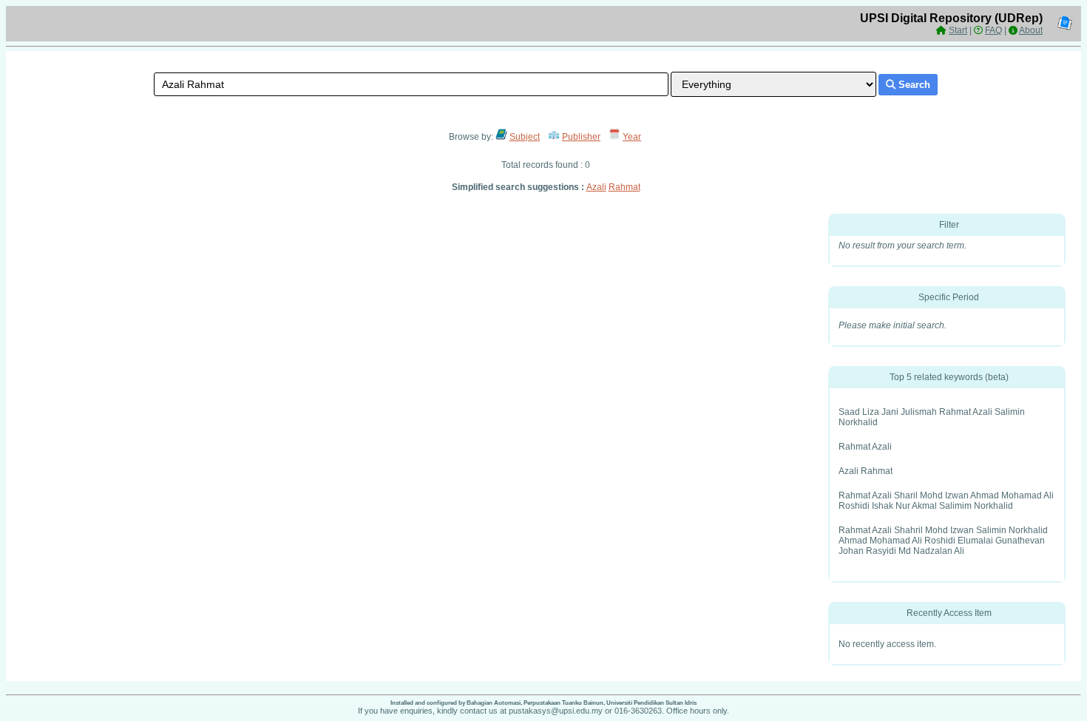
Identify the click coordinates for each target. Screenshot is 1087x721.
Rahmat (624, 187)
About (1031, 30)
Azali (596, 187)
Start (958, 30)
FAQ (993, 30)
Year (632, 137)
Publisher (581, 137)
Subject (524, 137)
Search (912, 84)
